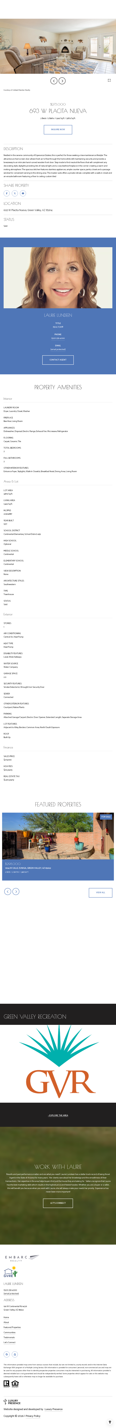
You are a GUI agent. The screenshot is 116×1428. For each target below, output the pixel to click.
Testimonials (9, 1338)
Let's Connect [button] (58, 1203)
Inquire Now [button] (58, 129)
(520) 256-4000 (58, 338)
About (6, 1323)
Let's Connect (9, 1342)
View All (100, 892)
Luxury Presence (54, 1409)
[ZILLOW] (15, 1354)
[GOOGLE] (7, 1354)
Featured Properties (12, 1327)
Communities (9, 1333)
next (62, 80)
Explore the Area (58, 1115)
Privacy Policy (33, 1416)
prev (53, 80)
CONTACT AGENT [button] (58, 360)
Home (6, 1318)
